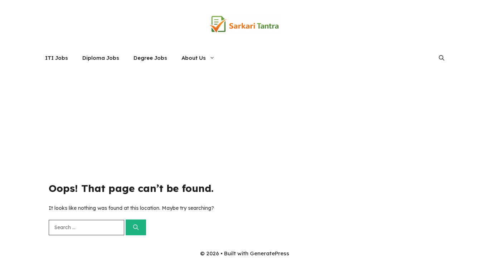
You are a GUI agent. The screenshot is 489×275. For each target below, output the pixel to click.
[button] (441, 58)
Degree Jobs (150, 57)
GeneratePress (269, 253)
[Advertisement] (244, 121)
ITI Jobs (56, 57)
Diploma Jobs (100, 57)
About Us (193, 57)
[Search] (136, 227)
